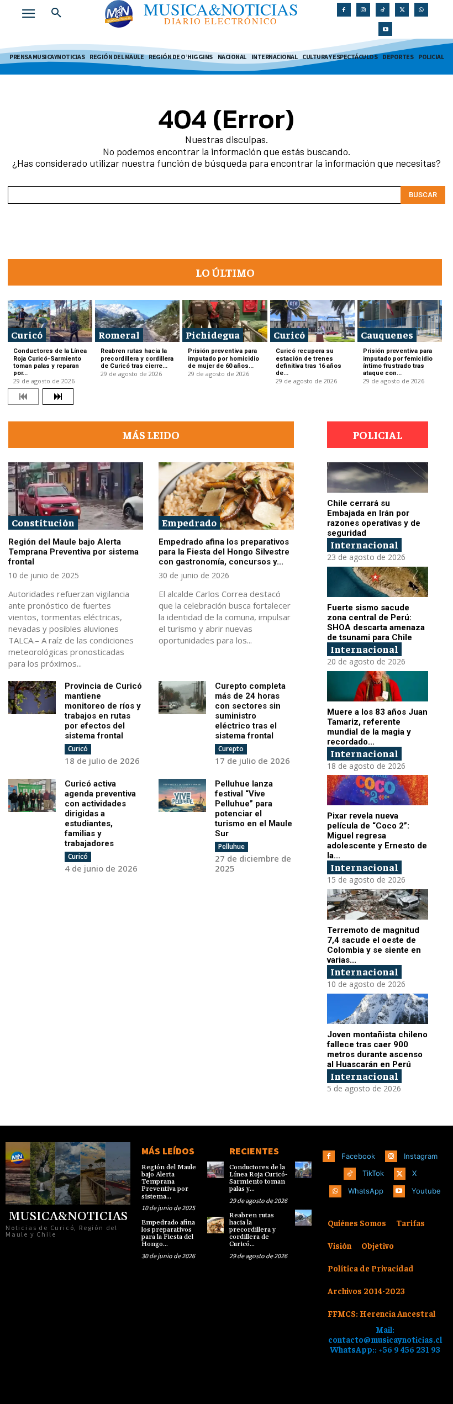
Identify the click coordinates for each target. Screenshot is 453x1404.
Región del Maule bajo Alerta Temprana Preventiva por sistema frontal (73, 552)
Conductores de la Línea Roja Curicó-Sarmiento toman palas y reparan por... (50, 362)
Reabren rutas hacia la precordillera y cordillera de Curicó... (252, 1230)
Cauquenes (387, 334)
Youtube (426, 1190)
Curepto (231, 748)
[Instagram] (363, 10)
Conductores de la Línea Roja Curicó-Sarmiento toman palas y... (258, 1178)
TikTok (373, 1173)
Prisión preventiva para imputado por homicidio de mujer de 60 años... (223, 358)
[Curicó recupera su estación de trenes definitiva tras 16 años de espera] (312, 321)
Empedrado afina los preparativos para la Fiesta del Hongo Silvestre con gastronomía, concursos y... (224, 552)
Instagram (421, 1156)
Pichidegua (213, 334)
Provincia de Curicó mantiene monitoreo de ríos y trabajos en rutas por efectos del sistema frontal (103, 711)
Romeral (119, 334)
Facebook (358, 1156)
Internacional (364, 544)
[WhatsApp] (421, 10)
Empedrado (189, 522)
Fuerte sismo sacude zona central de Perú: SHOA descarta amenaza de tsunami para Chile (376, 622)
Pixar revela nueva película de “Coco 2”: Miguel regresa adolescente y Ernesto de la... (377, 836)
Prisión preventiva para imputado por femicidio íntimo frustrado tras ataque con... (398, 362)
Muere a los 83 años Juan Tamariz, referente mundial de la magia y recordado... (377, 727)
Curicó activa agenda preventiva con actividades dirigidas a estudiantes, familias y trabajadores (100, 813)
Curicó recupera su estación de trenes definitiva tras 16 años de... (308, 362)
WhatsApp (365, 1190)
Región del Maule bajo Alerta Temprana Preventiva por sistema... (168, 1182)
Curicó (27, 334)
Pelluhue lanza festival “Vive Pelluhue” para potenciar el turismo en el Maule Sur (253, 808)
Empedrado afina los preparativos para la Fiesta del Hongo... (168, 1233)
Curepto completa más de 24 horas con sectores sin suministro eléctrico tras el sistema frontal (250, 711)
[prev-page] (23, 396)
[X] (402, 10)
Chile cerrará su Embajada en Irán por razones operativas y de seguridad (373, 518)
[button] (56, 13)
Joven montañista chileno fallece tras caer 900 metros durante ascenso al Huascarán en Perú (377, 1049)
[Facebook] (344, 10)
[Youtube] (385, 29)
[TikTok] (382, 10)
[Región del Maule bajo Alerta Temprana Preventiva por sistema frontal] (75, 496)
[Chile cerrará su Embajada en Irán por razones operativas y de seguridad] (377, 477)
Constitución (43, 522)
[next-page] (58, 396)
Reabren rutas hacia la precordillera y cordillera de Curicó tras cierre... (137, 358)
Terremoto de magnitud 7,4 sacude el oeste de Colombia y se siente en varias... (374, 945)
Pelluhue (231, 846)
